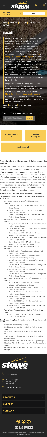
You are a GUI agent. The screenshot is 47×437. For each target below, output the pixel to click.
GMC (13, 57)
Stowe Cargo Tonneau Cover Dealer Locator (22, 94)
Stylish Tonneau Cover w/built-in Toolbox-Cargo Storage (24, 341)
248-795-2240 (11, 374)
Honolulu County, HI (35, 135)
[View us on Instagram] (18, 422)
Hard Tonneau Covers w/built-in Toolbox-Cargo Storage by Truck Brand (22, 197)
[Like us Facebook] (23, 422)
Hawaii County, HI (11, 135)
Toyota (30, 57)
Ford (38, 54)
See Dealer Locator (13, 387)
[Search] (36, 5)
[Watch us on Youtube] (29, 422)
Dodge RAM (20, 57)
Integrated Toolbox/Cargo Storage (16, 325)
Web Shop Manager (24, 434)
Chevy (7, 57)
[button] (23, 397)
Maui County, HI (23, 147)
